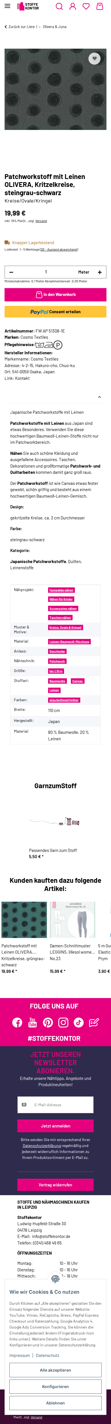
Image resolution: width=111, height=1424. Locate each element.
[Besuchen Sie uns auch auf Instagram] (63, 1023)
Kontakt (22, 378)
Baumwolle (57, 681)
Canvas (77, 681)
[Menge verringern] (11, 272)
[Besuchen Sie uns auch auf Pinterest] (48, 1023)
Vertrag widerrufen (55, 1184)
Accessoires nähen (63, 608)
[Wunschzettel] (86, 6)
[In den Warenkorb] (9, 45)
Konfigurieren (55, 1386)
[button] (59, 6)
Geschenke (57, 651)
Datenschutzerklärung (42, 1145)
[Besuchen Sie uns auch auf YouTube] (32, 1023)
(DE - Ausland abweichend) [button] (59, 249)
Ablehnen (55, 1402)
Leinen (54, 690)
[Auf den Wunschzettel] (94, 58)
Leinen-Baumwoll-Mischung (69, 641)
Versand (41, 221)
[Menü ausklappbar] (7, 3)
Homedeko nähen (61, 590)
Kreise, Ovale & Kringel (65, 627)
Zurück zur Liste (22, 26)
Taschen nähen (60, 617)
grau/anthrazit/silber (64, 700)
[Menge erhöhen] (99, 272)
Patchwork (57, 661)
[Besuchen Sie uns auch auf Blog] (94, 1023)
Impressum (19, 1355)
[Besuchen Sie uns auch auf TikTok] (78, 1023)
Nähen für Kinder (61, 599)
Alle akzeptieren (55, 1370)
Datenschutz (47, 1355)
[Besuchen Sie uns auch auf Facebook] (17, 1023)
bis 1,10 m (56, 671)
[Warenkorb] (99, 6)
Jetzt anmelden (55, 1125)
